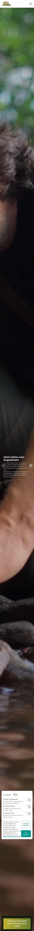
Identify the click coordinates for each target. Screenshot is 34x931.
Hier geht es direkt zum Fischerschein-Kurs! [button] (17, 923)
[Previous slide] (3, 465)
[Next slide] (30, 465)
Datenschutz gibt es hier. (12, 835)
